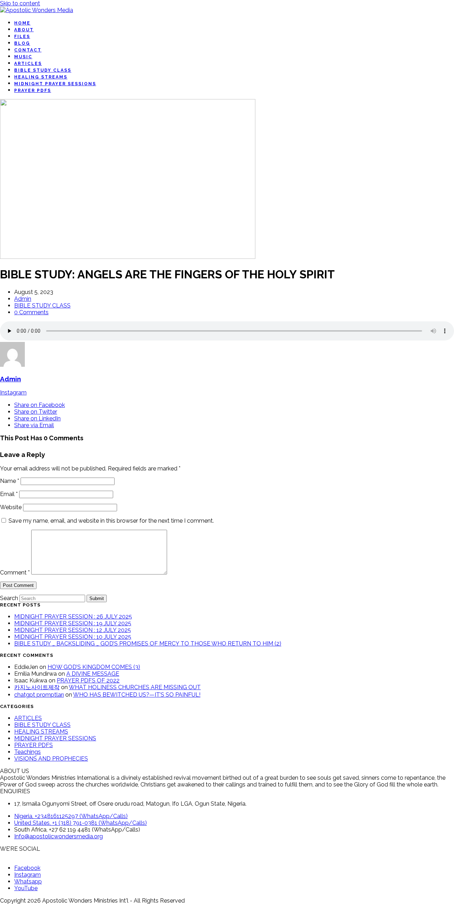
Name (9, 481)
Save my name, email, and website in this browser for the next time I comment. (111, 520)
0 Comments (31, 312)
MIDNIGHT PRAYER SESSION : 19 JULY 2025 (72, 623)
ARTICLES (28, 718)
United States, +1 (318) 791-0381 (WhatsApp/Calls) (80, 822)
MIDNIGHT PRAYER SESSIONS (55, 738)
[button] (39, 405)
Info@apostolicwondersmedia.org (58, 836)
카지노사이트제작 (37, 687)
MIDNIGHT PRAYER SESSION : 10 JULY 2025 (72, 636)
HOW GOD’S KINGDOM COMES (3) (94, 667)
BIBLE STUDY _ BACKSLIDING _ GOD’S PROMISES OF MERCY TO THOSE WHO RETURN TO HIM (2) (147, 643)
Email (9, 494)
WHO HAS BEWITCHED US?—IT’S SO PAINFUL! (136, 694)
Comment (15, 572)
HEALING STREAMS (41, 731)
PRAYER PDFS (33, 745)
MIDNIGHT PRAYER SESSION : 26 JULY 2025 (73, 616)
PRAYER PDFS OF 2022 (88, 680)
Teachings (27, 751)
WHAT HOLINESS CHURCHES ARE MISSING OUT (135, 687)
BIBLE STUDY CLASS (42, 305)
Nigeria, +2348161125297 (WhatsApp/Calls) (71, 816)
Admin (22, 298)
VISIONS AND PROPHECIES (51, 758)
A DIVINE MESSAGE (92, 673)
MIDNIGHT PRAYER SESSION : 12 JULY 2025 (72, 630)
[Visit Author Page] (12, 364)
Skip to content (20, 3)
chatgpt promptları (39, 694)
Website (11, 507)
